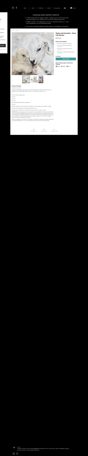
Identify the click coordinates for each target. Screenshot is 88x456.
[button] (64, 8)
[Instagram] (13, 7)
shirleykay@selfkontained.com (38, 448)
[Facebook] (16, 7)
